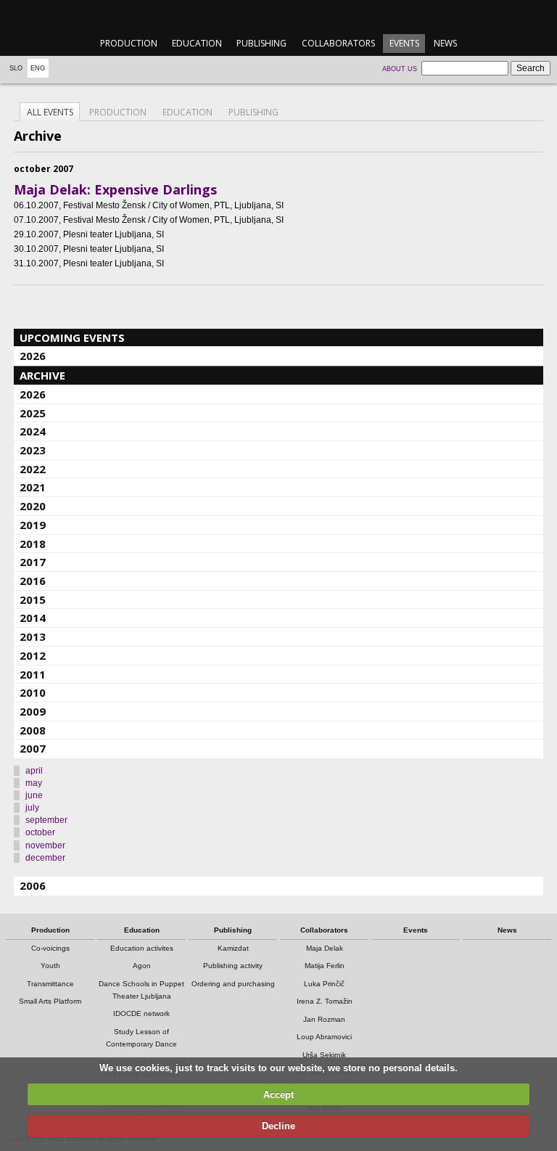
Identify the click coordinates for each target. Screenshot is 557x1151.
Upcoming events (72, 337)
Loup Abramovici (324, 1037)
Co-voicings (50, 948)
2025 (33, 413)
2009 (33, 711)
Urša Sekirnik (324, 1055)
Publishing (261, 43)
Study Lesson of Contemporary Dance (141, 1038)
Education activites (141, 948)
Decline (278, 1126)
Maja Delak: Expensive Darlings (115, 189)
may (33, 783)
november (45, 845)
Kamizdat (233, 948)
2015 (33, 599)
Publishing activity (233, 966)
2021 (33, 487)
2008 (33, 730)
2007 (33, 748)
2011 (33, 674)
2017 (33, 561)
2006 (33, 885)
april (34, 771)
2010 (33, 692)
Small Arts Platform (50, 1001)
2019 (33, 524)
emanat (278, 15)
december (45, 858)
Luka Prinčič (324, 984)
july (32, 808)
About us (399, 69)
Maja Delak (324, 948)
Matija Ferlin (324, 966)
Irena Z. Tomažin (324, 1001)
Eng (37, 68)
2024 (33, 431)
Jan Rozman (324, 1019)
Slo (15, 68)
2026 (33, 355)
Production (128, 43)
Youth (50, 966)
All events (50, 112)
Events (404, 43)
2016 (33, 580)
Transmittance (50, 984)
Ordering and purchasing (233, 984)
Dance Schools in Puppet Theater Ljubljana (141, 990)
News (445, 43)
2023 (33, 450)
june (34, 795)
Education (197, 43)
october (40, 832)
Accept (278, 1094)
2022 (33, 469)
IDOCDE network (141, 1013)
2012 (33, 655)
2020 (33, 506)
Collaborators (338, 43)
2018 (33, 543)
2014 (33, 617)
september (46, 820)
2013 (33, 636)
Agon (142, 966)
